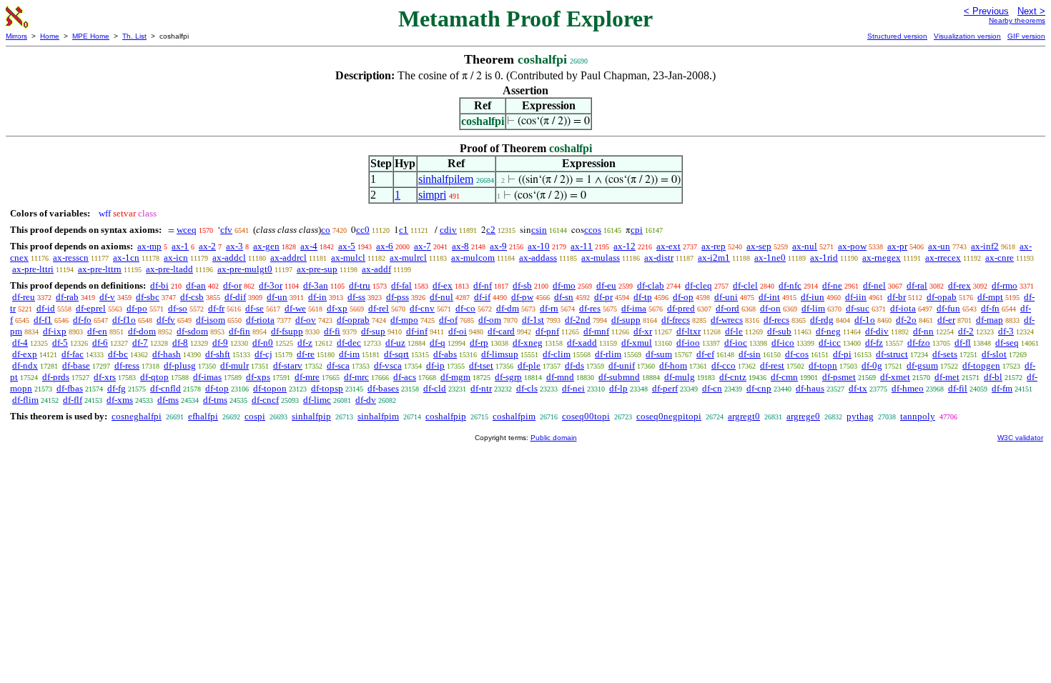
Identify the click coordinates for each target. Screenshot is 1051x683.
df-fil (957, 388)
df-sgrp (508, 377)
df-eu (606, 285)
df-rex (959, 285)
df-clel (745, 285)
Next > (1031, 11)
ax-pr (897, 246)
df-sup (373, 331)
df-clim (557, 354)
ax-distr (658, 257)
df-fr (216, 308)
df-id (45, 308)
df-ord (727, 308)
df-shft (217, 354)
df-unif (621, 365)
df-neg (828, 331)
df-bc (118, 354)
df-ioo (688, 342)
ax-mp (149, 246)
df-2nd (578, 319)
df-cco (723, 365)
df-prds (55, 377)
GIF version (1026, 36)
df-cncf (265, 399)
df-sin (750, 354)
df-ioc (735, 342)
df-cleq (698, 285)
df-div (877, 331)
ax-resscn (71, 257)
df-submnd (619, 377)
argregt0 (744, 416)
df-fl (962, 342)
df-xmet (895, 377)
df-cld (434, 388)
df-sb (522, 285)
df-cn (712, 388)
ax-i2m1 (714, 257)
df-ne (832, 285)
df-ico (782, 342)
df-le (734, 331)
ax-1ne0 (770, 257)
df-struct (892, 354)
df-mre (307, 377)
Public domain (554, 438)
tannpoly (917, 416)
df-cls (527, 388)
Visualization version (967, 36)
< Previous (986, 11)
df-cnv (422, 308)
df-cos (797, 354)
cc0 (363, 229)
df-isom (210, 319)
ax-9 (498, 246)
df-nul (441, 296)
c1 (403, 229)
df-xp (337, 308)
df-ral (917, 285)
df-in (317, 296)
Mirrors (16, 36)
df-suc (857, 308)
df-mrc (356, 377)
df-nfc (790, 285)
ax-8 (460, 246)
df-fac (72, 354)
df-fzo (918, 342)
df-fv (166, 319)
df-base (76, 365)
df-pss (397, 296)
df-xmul (636, 342)
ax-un (939, 246)
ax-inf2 (985, 246)
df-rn (549, 308)
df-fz (874, 342)
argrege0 (803, 416)
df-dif (235, 296)
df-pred (681, 308)
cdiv (448, 229)
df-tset (481, 365)
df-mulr (234, 365)
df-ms (168, 399)
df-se (254, 308)
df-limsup (499, 354)
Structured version (897, 36)
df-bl (993, 377)
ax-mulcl (348, 257)
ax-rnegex (881, 257)
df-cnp (758, 388)
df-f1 (43, 319)
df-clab (650, 285)
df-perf (665, 388)
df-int (769, 296)
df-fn (990, 308)
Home (49, 36)
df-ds (574, 365)
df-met (946, 377)
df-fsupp (287, 331)
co (325, 229)
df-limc (317, 399)
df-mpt (990, 296)
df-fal (401, 285)
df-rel (378, 308)
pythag (860, 416)
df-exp (24, 354)
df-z (304, 342)
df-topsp (327, 388)
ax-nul (804, 246)
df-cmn (784, 377)
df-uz (395, 342)
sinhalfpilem (445, 179)
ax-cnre (999, 257)
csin (539, 229)
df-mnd (560, 377)
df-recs (776, 319)
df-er (946, 319)
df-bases (383, 388)
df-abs (445, 354)
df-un (277, 296)
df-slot (994, 354)
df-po (137, 308)
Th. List (134, 36)
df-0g (872, 365)
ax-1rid (824, 257)
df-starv (287, 365)
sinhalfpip (311, 416)
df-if (482, 296)
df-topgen (981, 365)
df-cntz (732, 377)
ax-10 (539, 246)
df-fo (82, 319)
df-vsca (388, 365)
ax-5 (346, 246)
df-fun (948, 308)
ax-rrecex (943, 257)
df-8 (180, 342)
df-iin (856, 296)
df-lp (618, 388)
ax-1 (180, 246)
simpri (432, 195)
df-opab (942, 296)
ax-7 (422, 246)
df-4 (20, 342)
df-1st (533, 319)
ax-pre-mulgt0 (244, 269)
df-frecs (675, 319)
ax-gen (266, 246)
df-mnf (596, 331)
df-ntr (481, 388)
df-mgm (455, 377)
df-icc (830, 342)
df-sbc (147, 296)
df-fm (1002, 388)
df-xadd (582, 342)
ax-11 (582, 246)
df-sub (779, 331)
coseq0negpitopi (668, 416)
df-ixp (54, 331)
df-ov (305, 319)
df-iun (812, 296)
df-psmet (839, 377)
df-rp (479, 342)
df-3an (315, 285)
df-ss (356, 296)
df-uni (726, 296)
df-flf (72, 399)
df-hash (166, 354)
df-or (232, 285)
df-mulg (679, 377)
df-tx (858, 388)
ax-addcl (229, 257)
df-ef (705, 354)
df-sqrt (396, 354)
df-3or (270, 285)
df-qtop (154, 377)
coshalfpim (514, 416)
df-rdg (822, 319)
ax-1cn (126, 257)
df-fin (239, 331)
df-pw (522, 296)
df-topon (270, 388)
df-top (217, 388)
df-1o (864, 319)
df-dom (142, 331)
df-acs (404, 377)
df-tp (642, 296)
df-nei (573, 388)
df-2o (906, 319)
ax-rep (713, 246)
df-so (177, 308)
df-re (306, 354)
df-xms (120, 399)
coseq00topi (586, 416)
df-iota (903, 308)
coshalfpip (445, 416)
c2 (490, 229)
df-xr (642, 331)
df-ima (633, 308)
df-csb (192, 296)
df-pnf (547, 331)
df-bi (159, 285)
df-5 (60, 342)
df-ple (529, 365)
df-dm (507, 308)
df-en (97, 331)
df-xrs (105, 377)
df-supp (626, 319)
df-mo (564, 285)
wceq (187, 229)
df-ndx (25, 365)
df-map (989, 319)
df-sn (563, 296)
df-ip (435, 365)
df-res (590, 308)
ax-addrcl (288, 257)
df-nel (874, 285)
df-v (107, 296)
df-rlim (608, 354)
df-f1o (124, 319)
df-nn (923, 331)
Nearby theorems (1017, 20)
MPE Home (90, 36)
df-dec (349, 342)
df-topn (823, 365)
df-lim (813, 308)
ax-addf (376, 269)
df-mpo (404, 319)
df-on (770, 308)
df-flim (25, 399)
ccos (592, 229)
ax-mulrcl (408, 257)
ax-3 (234, 246)
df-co (465, 308)
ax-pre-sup (317, 269)
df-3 (1006, 331)
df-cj (263, 354)
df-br (896, 296)
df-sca (338, 365)
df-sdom (192, 331)
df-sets (944, 354)
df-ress (126, 365)
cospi (255, 416)
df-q (437, 342)
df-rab (67, 296)
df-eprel (91, 308)
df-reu (23, 296)
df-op (683, 296)
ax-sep (758, 246)
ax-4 (308, 246)
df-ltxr (688, 331)
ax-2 (207, 246)
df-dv (365, 399)
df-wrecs (727, 319)
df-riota (260, 319)
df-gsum (922, 365)
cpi (637, 229)
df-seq (1007, 342)
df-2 (966, 331)
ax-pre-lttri (33, 269)
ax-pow (852, 246)
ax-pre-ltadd (169, 269)
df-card (501, 331)
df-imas (207, 377)
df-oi (457, 331)
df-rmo (1004, 285)
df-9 (220, 342)
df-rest (772, 365)
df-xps (258, 377)
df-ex (443, 285)
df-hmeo (908, 388)
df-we (295, 308)
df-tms (215, 399)
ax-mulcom (473, 257)
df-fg (116, 388)
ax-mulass (600, 257)
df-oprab (353, 319)
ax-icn (176, 257)
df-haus (810, 388)
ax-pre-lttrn (100, 269)
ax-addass (538, 257)
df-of (448, 319)
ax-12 (624, 246)
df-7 (140, 342)
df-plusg (180, 365)
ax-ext (668, 246)
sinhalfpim (378, 416)
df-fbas (69, 388)
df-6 (100, 342)
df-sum (659, 354)
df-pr (603, 296)
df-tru (359, 285)
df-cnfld (165, 388)
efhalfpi (203, 416)
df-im (349, 354)
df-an (196, 285)
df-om (489, 319)
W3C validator (1020, 438)
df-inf (417, 331)
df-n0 (262, 342)
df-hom (673, 365)
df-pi (842, 354)
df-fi (332, 331)
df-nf (482, 285)
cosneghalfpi (137, 416)
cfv (226, 229)
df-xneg (528, 342)
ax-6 (384, 246)
